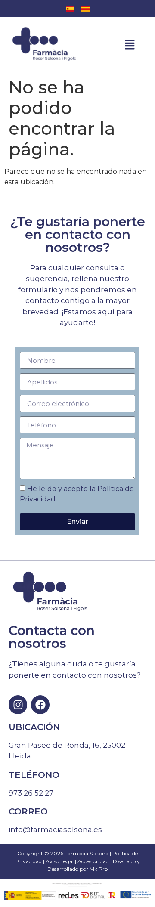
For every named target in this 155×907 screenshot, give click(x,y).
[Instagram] (18, 704)
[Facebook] (40, 704)
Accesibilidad (93, 861)
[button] (127, 45)
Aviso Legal (60, 861)
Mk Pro (99, 869)
